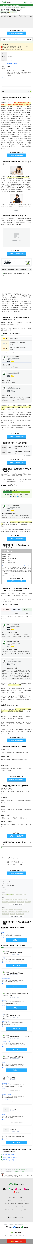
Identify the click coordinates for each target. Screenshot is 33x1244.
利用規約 (27, 1203)
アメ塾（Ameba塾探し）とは (19, 1197)
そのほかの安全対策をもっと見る (16, 916)
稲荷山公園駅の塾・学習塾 (9, 1157)
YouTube (18, 1192)
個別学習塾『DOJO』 (12, 64)
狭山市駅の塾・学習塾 (8, 1154)
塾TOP (2, 7)
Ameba (10, 1227)
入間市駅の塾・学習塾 (8, 1160)
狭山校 (3, 958)
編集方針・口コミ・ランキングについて (16, 1200)
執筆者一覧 (6, 1203)
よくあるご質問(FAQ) (23, 1210)
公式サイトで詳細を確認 (16, 33)
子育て (27, 1189)
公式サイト (16, 940)
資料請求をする (16, 1241)
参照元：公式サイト (27, 565)
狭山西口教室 (5, 1083)
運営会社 (7, 1210)
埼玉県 (6, 7)
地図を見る (5, 937)
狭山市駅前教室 (6, 978)
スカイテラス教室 (6, 1135)
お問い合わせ (14, 1210)
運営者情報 (20, 1203)
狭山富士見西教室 (6, 1094)
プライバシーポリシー (7, 1206)
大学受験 (19, 1189)
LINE (12, 1189)
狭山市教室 (5, 1000)
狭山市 (9, 7)
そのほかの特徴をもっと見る (16, 904)
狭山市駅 (13, 7)
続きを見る (16, 210)
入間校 (2, 932)
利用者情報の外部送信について (21, 1206)
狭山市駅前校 (5, 1021)
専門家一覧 (13, 1203)
